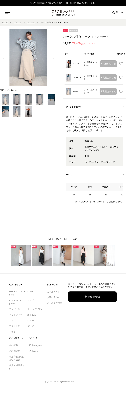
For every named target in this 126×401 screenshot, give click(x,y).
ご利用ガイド (53, 291)
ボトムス (17, 22)
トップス (31, 300)
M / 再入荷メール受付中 (91, 63)
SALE (30, 291)
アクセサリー (15, 326)
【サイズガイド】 (99, 202)
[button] (53, 58)
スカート (31, 22)
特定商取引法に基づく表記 (16, 358)
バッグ (12, 320)
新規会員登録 (92, 296)
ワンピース (14, 309)
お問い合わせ (53, 297)
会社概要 (13, 345)
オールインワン (34, 309)
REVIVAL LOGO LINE (17, 293)
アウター (13, 332)
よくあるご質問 (54, 303)
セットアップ (15, 315)
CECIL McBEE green (16, 302)
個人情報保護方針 (16, 367)
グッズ (30, 326)
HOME (5, 22)
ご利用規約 (14, 351)
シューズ (31, 320)
